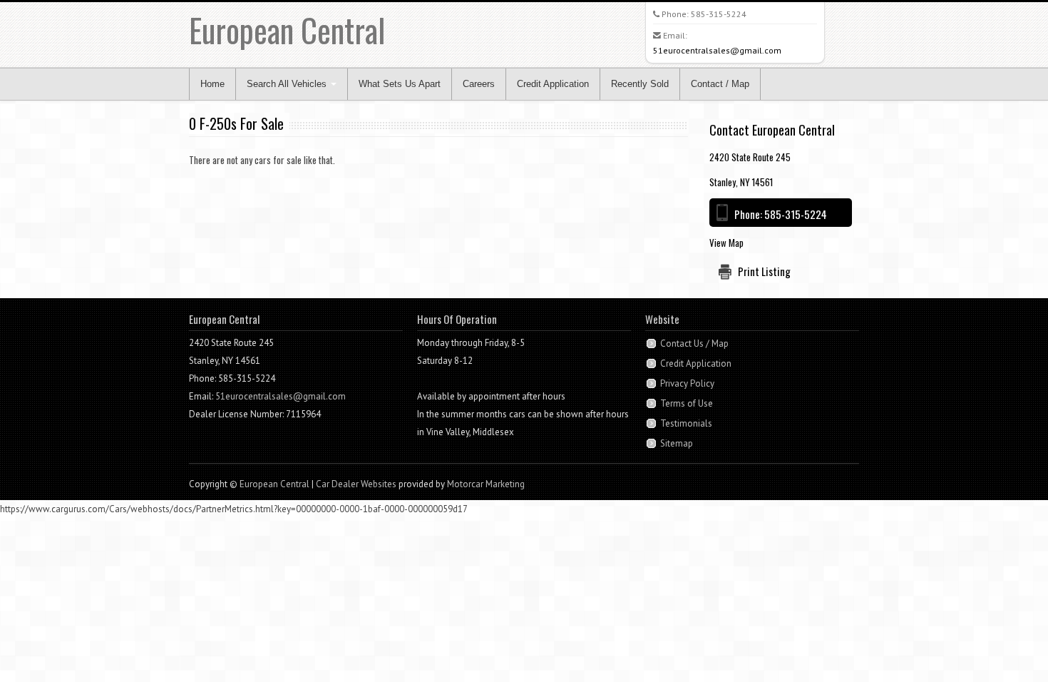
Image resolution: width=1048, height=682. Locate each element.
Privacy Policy (687, 383)
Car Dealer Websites (356, 484)
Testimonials (686, 423)
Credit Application (553, 83)
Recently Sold (640, 83)
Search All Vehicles (288, 83)
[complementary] (1005, 639)
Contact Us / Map (694, 343)
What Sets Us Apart (400, 83)
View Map (726, 242)
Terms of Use (686, 403)
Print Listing (764, 271)
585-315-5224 (718, 14)
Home (212, 83)
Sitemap (676, 443)
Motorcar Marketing (486, 484)
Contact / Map (720, 83)
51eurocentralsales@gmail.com (717, 50)
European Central (287, 30)
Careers (479, 83)
